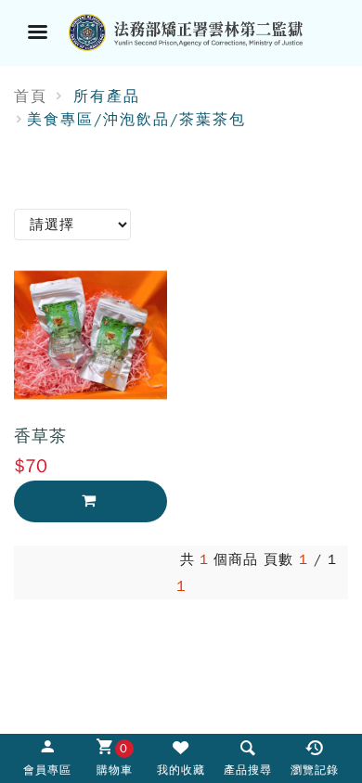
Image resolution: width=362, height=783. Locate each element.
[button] (247, 756)
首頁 (30, 96)
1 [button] (181, 586)
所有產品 (106, 96)
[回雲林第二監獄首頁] (204, 30)
